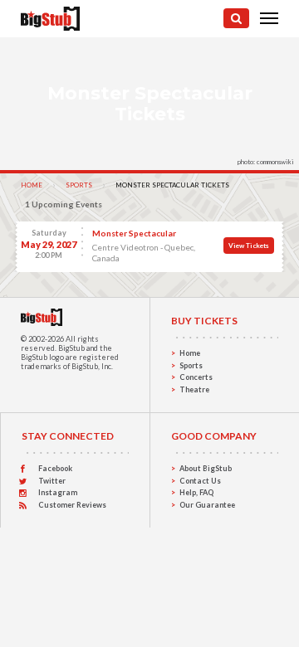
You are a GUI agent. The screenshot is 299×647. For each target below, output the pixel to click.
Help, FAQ (196, 492)
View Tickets (248, 245)
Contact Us (200, 480)
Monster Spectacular (134, 233)
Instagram (57, 492)
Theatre (194, 389)
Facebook (55, 468)
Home (31, 185)
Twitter (52, 480)
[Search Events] (236, 18)
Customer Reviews (72, 504)
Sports (79, 185)
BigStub (71, 348)
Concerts (196, 377)
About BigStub (205, 468)
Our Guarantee (207, 504)
